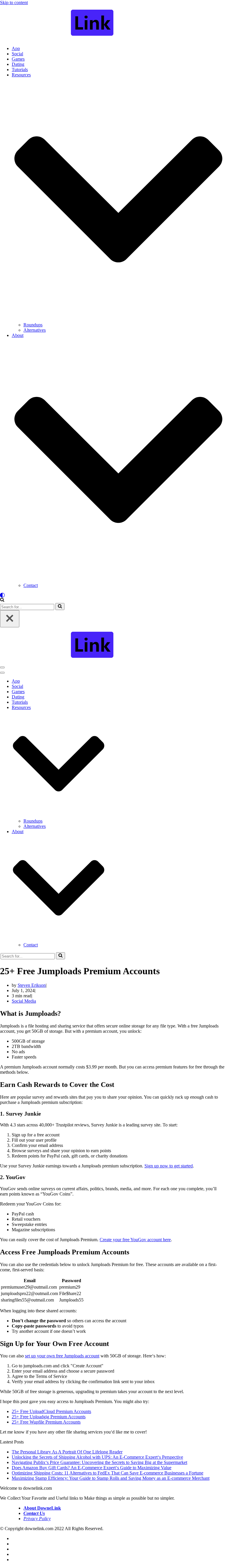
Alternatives (34, 330)
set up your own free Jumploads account (62, 1355)
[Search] (2, 600)
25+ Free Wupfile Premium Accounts (46, 1421)
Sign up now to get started (168, 1165)
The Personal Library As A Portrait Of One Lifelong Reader (67, 1451)
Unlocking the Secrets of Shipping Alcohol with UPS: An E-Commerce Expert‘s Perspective (97, 1457)
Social (17, 53)
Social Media (24, 1001)
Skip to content (14, 2)
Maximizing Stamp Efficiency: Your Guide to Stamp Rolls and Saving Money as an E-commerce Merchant (110, 1478)
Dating (18, 64)
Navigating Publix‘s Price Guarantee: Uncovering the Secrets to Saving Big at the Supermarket (99, 1462)
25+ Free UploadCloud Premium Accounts (51, 1411)
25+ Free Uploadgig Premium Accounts (49, 1416)
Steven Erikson (32, 985)
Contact (30, 585)
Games (18, 58)
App (16, 48)
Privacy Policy (37, 1518)
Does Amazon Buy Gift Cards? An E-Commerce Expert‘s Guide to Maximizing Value (91, 1467)
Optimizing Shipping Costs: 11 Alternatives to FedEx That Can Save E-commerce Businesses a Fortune (107, 1472)
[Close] (9, 618)
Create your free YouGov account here (135, 1239)
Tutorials (20, 69)
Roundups (32, 324)
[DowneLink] (112, 23)
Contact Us (34, 1513)
